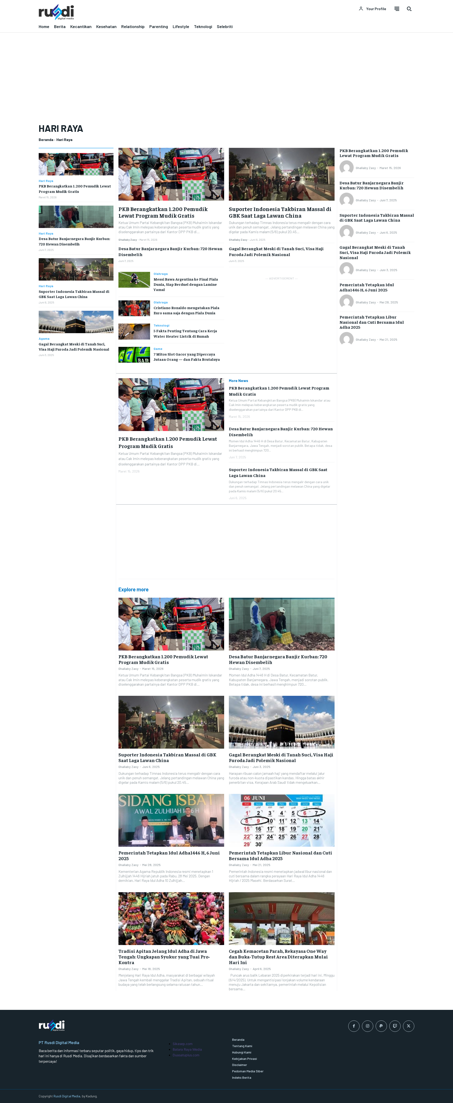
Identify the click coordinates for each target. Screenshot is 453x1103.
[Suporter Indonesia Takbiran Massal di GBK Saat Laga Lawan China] (76, 269)
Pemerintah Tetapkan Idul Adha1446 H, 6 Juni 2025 (169, 855)
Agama (44, 338)
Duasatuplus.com (186, 1055)
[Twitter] (408, 1026)
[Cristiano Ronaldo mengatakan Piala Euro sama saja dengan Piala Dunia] (134, 308)
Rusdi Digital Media (67, 1096)
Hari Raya (46, 181)
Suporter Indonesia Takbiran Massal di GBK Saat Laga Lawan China (280, 212)
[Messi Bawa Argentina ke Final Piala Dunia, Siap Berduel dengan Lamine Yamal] (134, 280)
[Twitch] (395, 1026)
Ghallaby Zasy (127, 239)
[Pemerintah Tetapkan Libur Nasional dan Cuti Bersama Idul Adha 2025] (282, 820)
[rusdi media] (130, 12)
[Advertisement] (226, 75)
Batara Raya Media (187, 1049)
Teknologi (161, 325)
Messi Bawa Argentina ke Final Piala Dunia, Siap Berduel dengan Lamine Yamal (186, 284)
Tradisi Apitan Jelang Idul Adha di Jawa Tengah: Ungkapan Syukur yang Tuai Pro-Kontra (164, 956)
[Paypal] (381, 1026)
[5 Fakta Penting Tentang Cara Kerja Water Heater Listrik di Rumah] (134, 331)
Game (158, 349)
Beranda (46, 139)
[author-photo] (347, 167)
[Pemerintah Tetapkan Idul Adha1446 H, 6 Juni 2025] (171, 820)
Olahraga (161, 274)
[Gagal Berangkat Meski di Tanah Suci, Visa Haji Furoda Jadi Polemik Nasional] (76, 322)
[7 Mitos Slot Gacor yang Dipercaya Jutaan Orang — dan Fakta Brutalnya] (134, 355)
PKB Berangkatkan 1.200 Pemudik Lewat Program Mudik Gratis (163, 212)
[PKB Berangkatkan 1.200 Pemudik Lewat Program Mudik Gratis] (76, 164)
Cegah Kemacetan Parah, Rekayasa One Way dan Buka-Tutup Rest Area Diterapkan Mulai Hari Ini (278, 956)
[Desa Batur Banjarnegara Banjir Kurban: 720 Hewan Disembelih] (76, 217)
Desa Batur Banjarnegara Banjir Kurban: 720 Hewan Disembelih (278, 659)
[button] (409, 9)
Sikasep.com (183, 1044)
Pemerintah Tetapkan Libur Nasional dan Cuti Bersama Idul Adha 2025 (280, 855)
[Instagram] (367, 1026)
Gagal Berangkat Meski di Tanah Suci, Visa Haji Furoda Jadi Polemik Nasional (276, 251)
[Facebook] (354, 1026)
